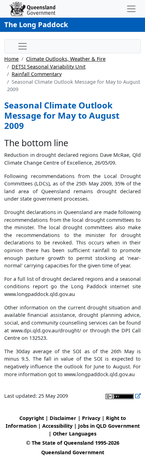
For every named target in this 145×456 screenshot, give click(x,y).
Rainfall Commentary (37, 74)
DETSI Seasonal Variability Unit (49, 66)
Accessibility (57, 425)
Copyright (31, 418)
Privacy (91, 418)
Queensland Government (72, 452)
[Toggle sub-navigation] (22, 46)
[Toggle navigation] (131, 9)
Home (11, 58)
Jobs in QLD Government (109, 425)
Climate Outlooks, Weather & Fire (66, 58)
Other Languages (74, 433)
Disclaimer (63, 418)
